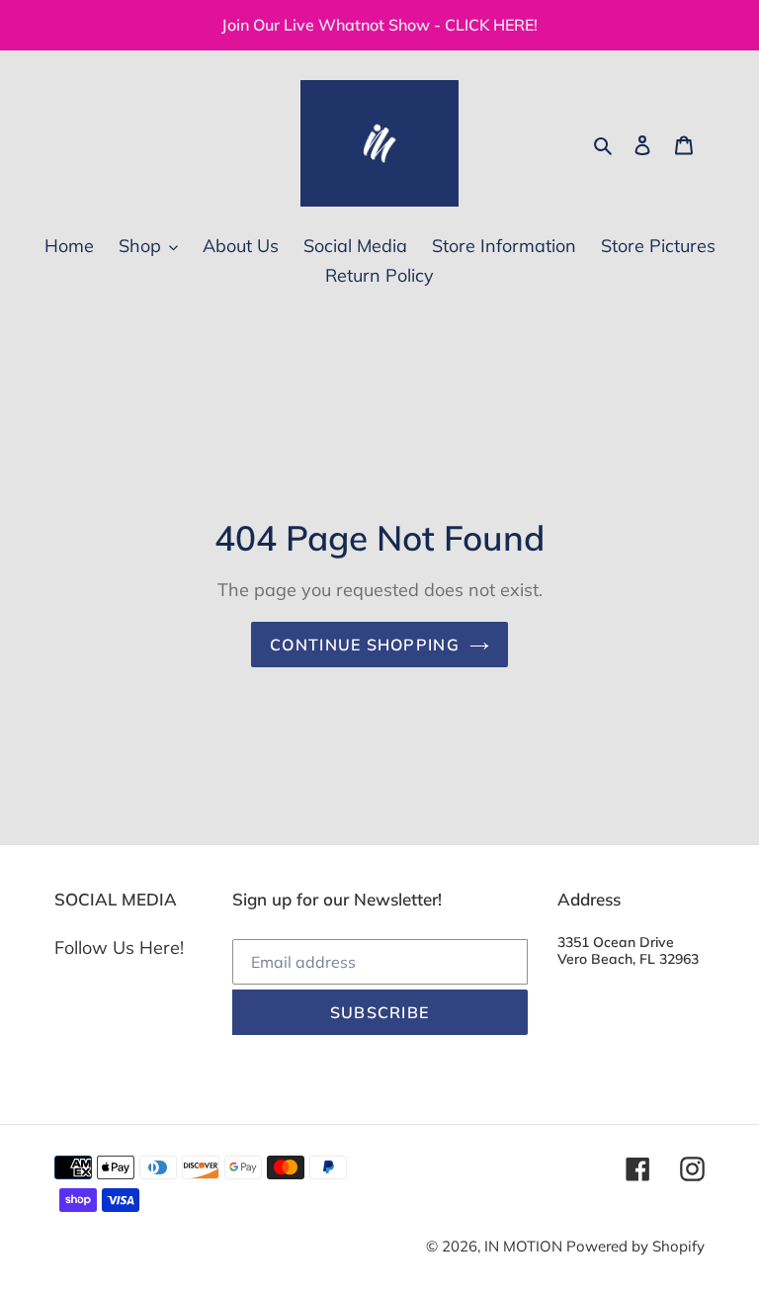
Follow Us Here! (119, 947)
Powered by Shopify (635, 1246)
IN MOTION (525, 1246)
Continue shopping (365, 644)
